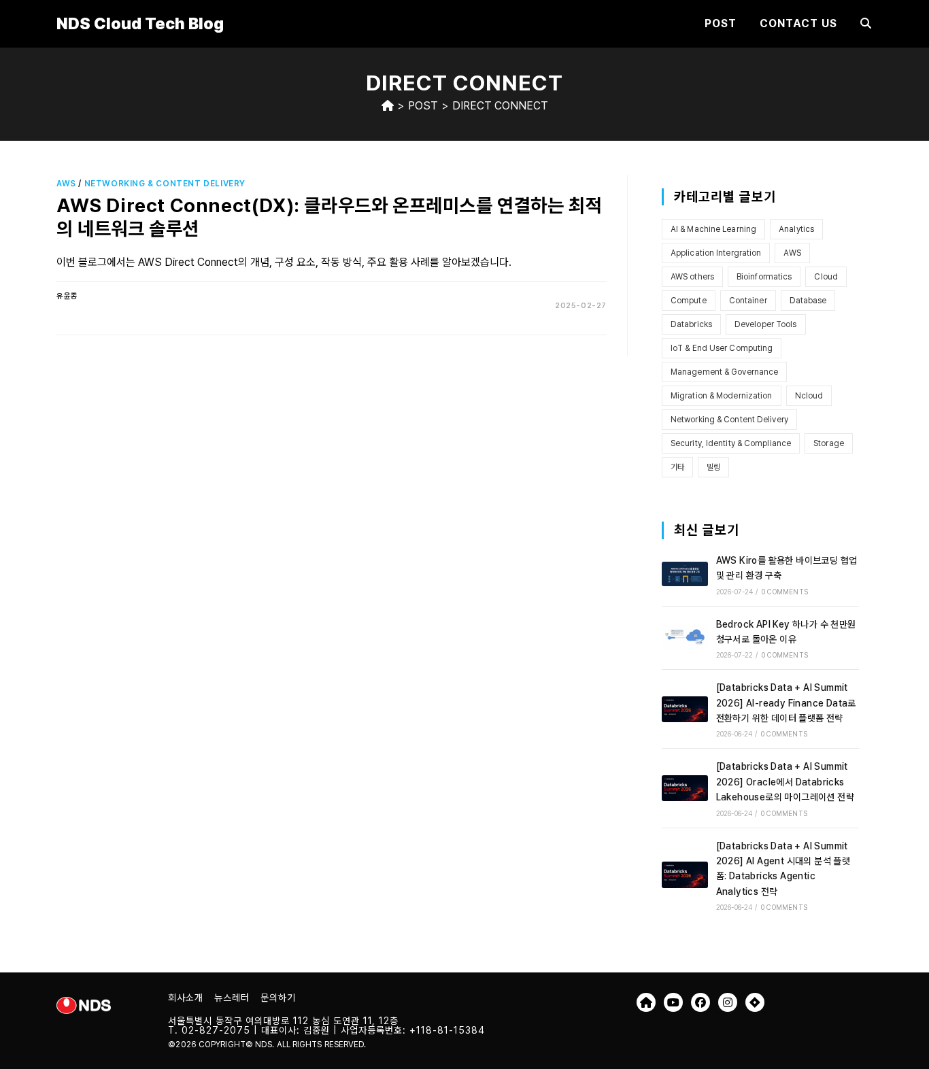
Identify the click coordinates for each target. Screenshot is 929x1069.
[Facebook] (700, 1002)
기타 (677, 467)
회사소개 (185, 997)
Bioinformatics (764, 277)
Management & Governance (724, 372)
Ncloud (809, 396)
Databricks (691, 324)
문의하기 (278, 997)
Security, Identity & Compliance (731, 443)
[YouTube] (673, 1002)
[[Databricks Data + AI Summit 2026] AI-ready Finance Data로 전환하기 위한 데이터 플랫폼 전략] (685, 709)
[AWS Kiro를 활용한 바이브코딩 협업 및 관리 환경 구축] (685, 574)
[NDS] (646, 1002)
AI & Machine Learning (713, 229)
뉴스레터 (232, 997)
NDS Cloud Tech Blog (140, 23)
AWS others (692, 277)
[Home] (388, 105)
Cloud (826, 277)
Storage (828, 443)
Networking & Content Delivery (165, 183)
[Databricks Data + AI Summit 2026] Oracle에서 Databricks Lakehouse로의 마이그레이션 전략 (785, 781)
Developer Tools (765, 324)
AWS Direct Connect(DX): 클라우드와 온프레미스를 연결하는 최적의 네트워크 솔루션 (329, 217)
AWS (66, 183)
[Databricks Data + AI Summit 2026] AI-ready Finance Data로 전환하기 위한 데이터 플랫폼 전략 (786, 703)
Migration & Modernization (722, 396)
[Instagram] (727, 1002)
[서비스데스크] (754, 1002)
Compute (689, 300)
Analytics (796, 229)
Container (748, 300)
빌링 (713, 467)
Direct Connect (500, 105)
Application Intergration (716, 253)
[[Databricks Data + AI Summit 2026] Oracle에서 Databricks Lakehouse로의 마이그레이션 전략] (685, 788)
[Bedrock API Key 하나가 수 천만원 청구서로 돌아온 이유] (685, 637)
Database (808, 300)
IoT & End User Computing (722, 348)
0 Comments (785, 592)
